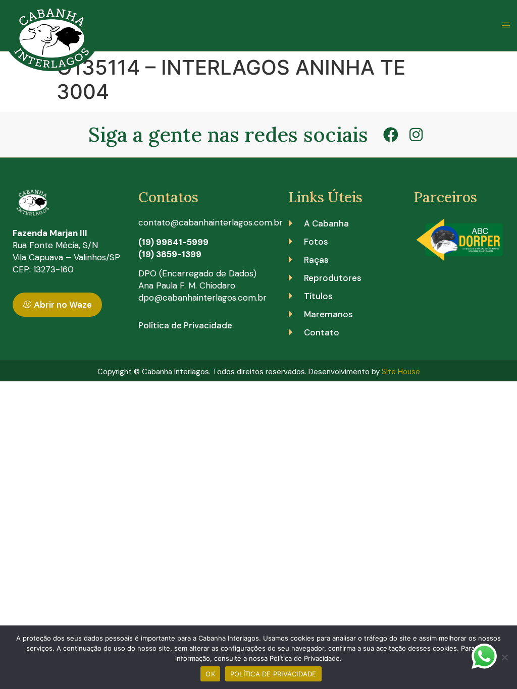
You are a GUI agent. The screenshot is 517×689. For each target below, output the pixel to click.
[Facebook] (390, 134)
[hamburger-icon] (505, 26)
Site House (401, 372)
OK (210, 674)
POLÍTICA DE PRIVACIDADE (273, 674)
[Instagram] (416, 134)
